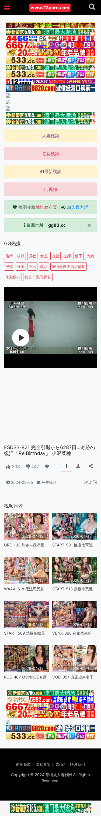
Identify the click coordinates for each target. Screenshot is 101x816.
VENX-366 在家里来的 (72, 633)
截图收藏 (37, 207)
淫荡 (9, 266)
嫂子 (78, 256)
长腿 (21, 266)
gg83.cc (57, 225)
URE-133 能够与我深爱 (24, 545)
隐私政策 (43, 764)
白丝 (55, 256)
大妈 (90, 256)
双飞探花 (43, 277)
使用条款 (23, 764)
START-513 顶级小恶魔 (72, 589)
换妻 (28, 277)
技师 (67, 256)
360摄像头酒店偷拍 (68, 266)
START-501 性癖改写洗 (72, 545)
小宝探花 (12, 277)
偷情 (9, 256)
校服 (21, 256)
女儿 (44, 256)
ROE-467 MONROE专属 (25, 677)
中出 (32, 266)
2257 (60, 764)
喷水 (44, 266)
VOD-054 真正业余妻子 (72, 677)
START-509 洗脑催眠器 (24, 633)
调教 (32, 256)
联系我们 (77, 764)
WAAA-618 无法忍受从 (24, 589)
